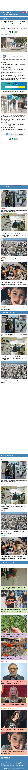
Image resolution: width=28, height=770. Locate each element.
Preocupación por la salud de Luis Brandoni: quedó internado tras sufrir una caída (13, 682)
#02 (1, 214)
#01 (1, 190)
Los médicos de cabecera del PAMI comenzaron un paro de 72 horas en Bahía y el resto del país (13, 235)
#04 (1, 263)
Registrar (21, 87)
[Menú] (2, 12)
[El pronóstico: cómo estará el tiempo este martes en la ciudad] (14, 247)
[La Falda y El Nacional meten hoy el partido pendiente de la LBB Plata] (14, 577)
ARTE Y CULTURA (5, 661)
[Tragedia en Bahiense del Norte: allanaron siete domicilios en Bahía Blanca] (14, 198)
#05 (1, 288)
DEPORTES (4, 566)
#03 (1, 239)
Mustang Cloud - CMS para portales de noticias (15, 768)
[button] (10, 32)
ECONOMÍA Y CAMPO (6, 613)
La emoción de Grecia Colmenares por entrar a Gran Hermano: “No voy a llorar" (14, 705)
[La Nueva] (7, 12)
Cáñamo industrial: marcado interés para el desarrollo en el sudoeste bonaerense (12, 635)
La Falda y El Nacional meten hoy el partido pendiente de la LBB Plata (13, 588)
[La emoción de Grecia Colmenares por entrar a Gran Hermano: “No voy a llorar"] (14, 694)
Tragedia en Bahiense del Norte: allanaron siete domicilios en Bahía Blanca (14, 210)
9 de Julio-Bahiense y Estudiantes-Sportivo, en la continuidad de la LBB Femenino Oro (14, 610)
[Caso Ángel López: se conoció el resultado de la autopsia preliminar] (14, 296)
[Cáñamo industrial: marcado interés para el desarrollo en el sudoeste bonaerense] (14, 624)
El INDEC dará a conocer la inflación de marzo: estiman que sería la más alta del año (13, 657)
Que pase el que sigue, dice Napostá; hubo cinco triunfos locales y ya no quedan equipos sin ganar (13, 284)
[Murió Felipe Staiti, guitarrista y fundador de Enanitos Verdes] (14, 719)
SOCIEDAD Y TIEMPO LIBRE (8, 708)
